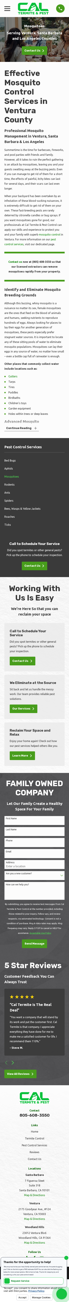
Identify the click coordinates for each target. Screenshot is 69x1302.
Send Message (34, 943)
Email (8, 851)
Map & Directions (34, 1195)
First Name (11, 818)
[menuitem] (34, 461)
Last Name (11, 829)
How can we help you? (17, 884)
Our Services (21, 708)
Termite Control (34, 1138)
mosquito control (49, 234)
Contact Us (32, 50)
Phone (9, 840)
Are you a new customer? (19, 873)
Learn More (20, 755)
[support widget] (61, 1294)
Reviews (34, 1152)
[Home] (33, 8)
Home (34, 1131)
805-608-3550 (35, 1115)
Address (10, 862)
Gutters (12, 376)
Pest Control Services (34, 1145)
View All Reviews (18, 1074)
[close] (66, 1258)
